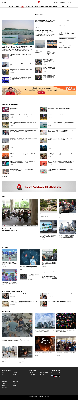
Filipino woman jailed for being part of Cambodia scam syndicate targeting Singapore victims (66, 39)
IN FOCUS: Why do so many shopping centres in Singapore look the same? (9, 263)
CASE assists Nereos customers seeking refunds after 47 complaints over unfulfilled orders (66, 27)
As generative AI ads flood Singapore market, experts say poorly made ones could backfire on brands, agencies (20, 78)
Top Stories (11, 6)
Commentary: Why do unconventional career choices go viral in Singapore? (25, 359)
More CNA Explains (7, 242)
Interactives (15, 381)
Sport (14, 383)
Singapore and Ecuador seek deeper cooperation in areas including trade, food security (49, 76)
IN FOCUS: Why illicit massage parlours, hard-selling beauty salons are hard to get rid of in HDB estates (49, 277)
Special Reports (5, 385)
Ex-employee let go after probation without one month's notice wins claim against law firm (66, 33)
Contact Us (42, 374)
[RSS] (59, 373)
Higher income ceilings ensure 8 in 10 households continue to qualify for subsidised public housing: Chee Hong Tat (45, 31)
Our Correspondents (44, 376)
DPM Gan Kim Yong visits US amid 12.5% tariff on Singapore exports (49, 68)
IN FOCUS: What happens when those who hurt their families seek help (29, 268)
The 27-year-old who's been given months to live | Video (59, 301)
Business (4, 374)
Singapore (22, 6)
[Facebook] (51, 373)
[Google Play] (51, 376)
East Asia (36, 6)
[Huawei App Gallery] (56, 376)
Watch (59, 6)
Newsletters (4, 387)
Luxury (14, 376)
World (14, 385)
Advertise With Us (32, 374)
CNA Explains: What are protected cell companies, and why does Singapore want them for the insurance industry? (66, 236)
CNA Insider (15, 374)
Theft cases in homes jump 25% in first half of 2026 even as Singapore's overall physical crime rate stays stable (20, 63)
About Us (31, 372)
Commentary (41, 6)
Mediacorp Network (44, 372)
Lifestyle (55, 6)
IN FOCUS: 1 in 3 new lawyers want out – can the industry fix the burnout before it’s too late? (49, 263)
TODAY (50, 6)
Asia (32, 6)
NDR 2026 (28, 6)
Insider (46, 6)
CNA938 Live (16, 379)
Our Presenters (32, 376)
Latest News (17, 6)
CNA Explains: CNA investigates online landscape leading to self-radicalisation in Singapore (48, 236)
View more (4, 176)
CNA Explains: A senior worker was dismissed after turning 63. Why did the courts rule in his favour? (66, 215)
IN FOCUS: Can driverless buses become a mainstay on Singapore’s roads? (9, 283)
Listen (63, 6)
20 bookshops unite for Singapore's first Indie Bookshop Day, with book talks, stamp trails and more (66, 46)
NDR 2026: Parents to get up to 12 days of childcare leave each (23, 145)
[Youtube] (53, 373)
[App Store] (52, 376)
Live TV (3, 383)
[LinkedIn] (56, 373)
